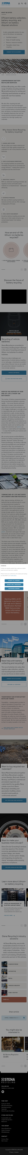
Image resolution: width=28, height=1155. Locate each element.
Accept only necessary (14, 584)
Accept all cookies (14, 580)
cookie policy (13, 575)
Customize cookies (14, 588)
